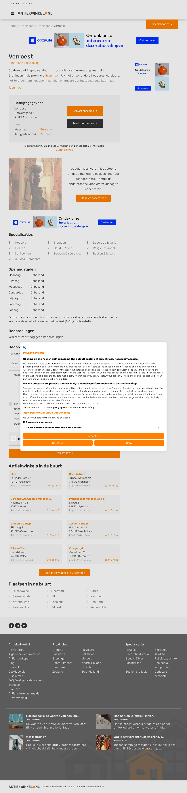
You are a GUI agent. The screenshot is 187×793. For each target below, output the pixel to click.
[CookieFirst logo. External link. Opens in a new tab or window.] (24, 347)
